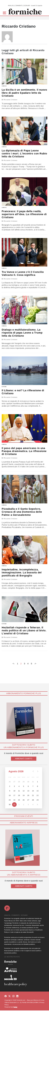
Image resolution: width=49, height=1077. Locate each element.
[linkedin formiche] (17, 996)
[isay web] (15, 1007)
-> (35, 663)
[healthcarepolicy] (24, 984)
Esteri (4, 386)
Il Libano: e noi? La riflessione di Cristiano (23, 392)
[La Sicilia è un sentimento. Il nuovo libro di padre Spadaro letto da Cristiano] (24, 71)
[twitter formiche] (9, 996)
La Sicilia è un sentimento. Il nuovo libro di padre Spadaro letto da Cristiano (24, 92)
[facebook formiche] (6, 996)
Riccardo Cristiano (10, 100)
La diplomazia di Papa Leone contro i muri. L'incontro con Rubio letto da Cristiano (24, 153)
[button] (5, 12)
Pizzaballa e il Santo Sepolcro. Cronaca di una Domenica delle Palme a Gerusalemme (22, 511)
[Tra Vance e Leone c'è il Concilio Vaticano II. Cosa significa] (24, 252)
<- (14, 663)
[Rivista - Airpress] (24, 969)
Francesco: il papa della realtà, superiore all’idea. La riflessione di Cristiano (24, 214)
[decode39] (24, 977)
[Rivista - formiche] (24, 962)
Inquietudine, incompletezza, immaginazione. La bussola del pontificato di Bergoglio (22, 572)
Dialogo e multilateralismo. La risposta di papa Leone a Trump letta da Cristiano (22, 332)
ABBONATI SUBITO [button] (23, 759)
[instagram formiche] (13, 996)
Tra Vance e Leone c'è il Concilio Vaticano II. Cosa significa (23, 273)
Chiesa (4, 86)
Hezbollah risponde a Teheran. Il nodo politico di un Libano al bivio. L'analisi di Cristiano (24, 630)
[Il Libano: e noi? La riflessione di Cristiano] (24, 370)
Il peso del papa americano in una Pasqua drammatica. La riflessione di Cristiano (24, 451)
